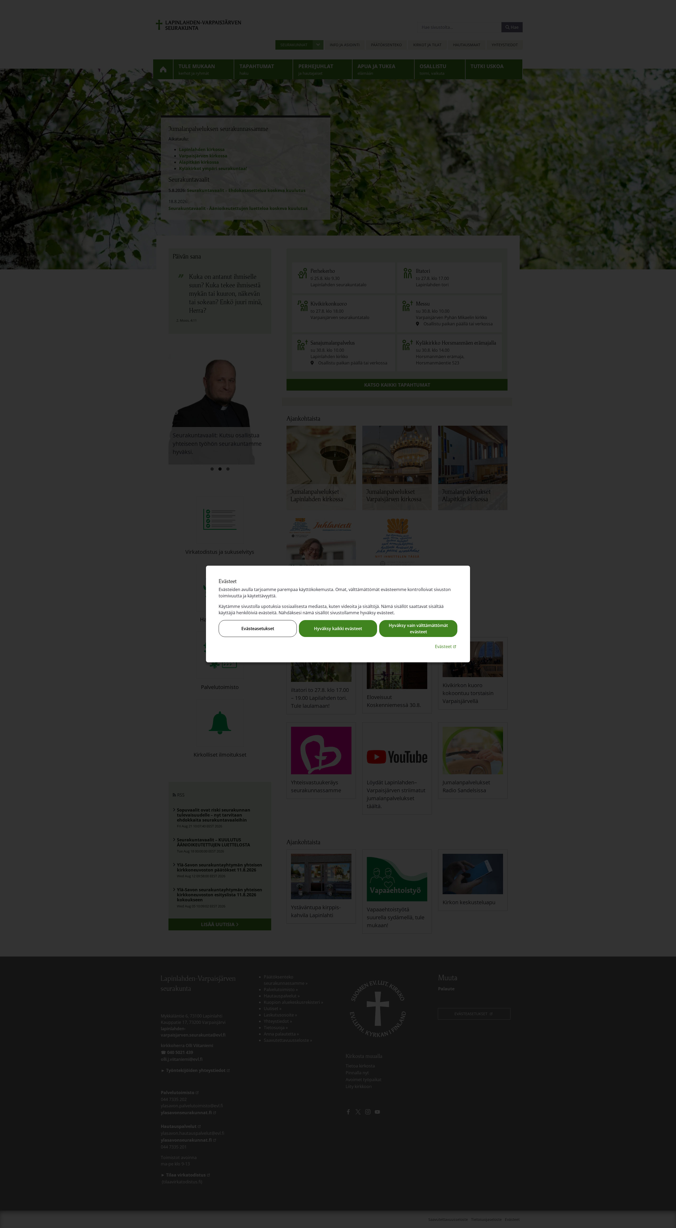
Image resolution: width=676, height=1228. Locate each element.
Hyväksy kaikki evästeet (338, 628)
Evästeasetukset (257, 628)
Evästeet (446, 646)
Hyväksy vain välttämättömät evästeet (418, 628)
